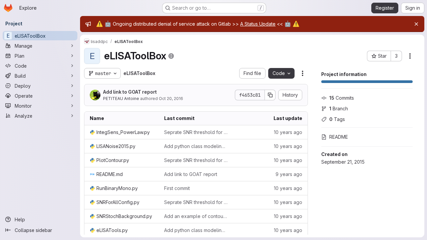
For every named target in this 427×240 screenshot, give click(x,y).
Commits (341, 98)
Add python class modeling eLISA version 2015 (196, 146)
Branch (338, 108)
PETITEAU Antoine (121, 98)
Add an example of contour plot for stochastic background (196, 216)
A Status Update (258, 24)
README (338, 137)
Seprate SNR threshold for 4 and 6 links (196, 132)
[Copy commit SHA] (270, 95)
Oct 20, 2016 (171, 98)
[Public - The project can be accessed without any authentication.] (171, 56)
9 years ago (289, 174)
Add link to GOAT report (130, 92)
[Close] (416, 24)
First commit (177, 188)
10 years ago (288, 132)
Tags (337, 119)
